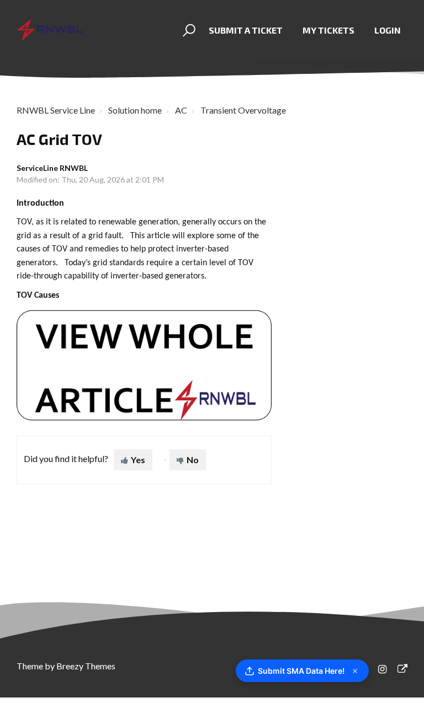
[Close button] (355, 671)
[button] (187, 30)
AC (181, 110)
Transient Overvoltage (243, 110)
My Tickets (328, 30)
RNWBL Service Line (56, 110)
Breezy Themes (85, 666)
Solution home (135, 110)
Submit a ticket (246, 30)
